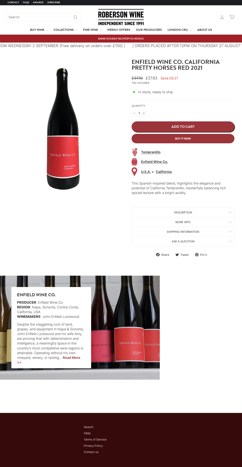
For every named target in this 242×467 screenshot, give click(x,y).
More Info (183, 222)
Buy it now (183, 138)
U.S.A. (146, 172)
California (164, 172)
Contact (13, 2)
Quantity (138, 105)
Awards (38, 2)
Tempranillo (151, 152)
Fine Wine (91, 30)
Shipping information (183, 231)
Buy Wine (37, 30)
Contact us (91, 452)
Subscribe (53, 2)
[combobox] (43, 17)
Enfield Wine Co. (154, 162)
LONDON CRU (178, 30)
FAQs (26, 2)
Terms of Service (95, 439)
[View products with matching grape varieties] (134, 152)
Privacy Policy (93, 446)
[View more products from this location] (134, 171)
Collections (64, 30)
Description (183, 212)
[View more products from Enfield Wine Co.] (134, 162)
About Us (204, 30)
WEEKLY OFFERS (118, 30)
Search (88, 427)
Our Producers (149, 30)
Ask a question (183, 241)
